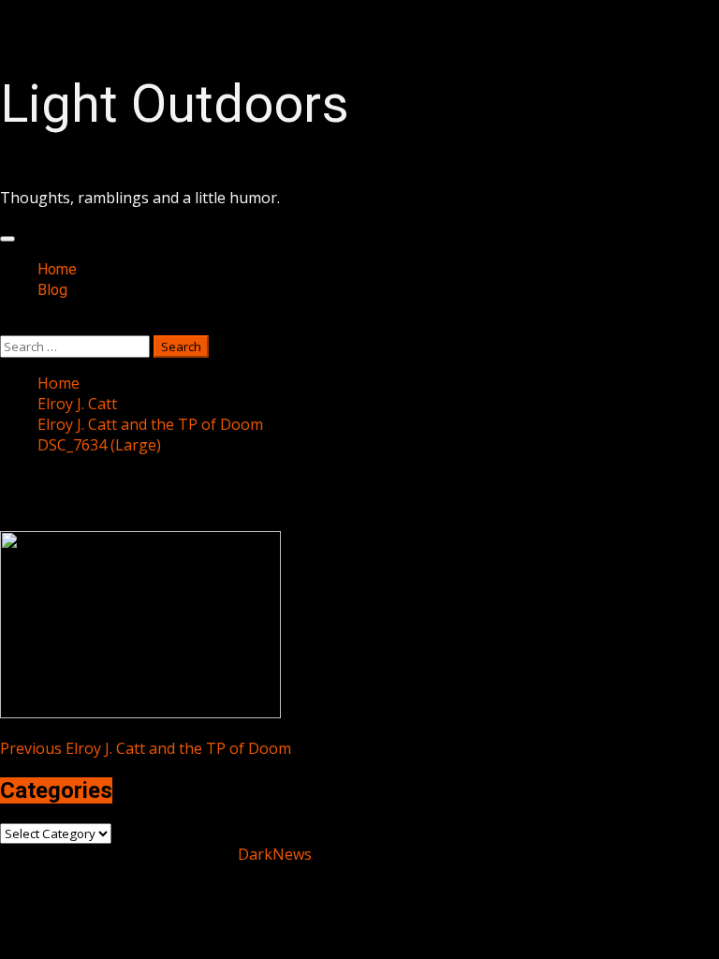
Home (57, 269)
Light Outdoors (174, 104)
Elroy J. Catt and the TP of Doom (145, 748)
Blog (52, 290)
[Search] (5, 325)
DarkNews (275, 854)
